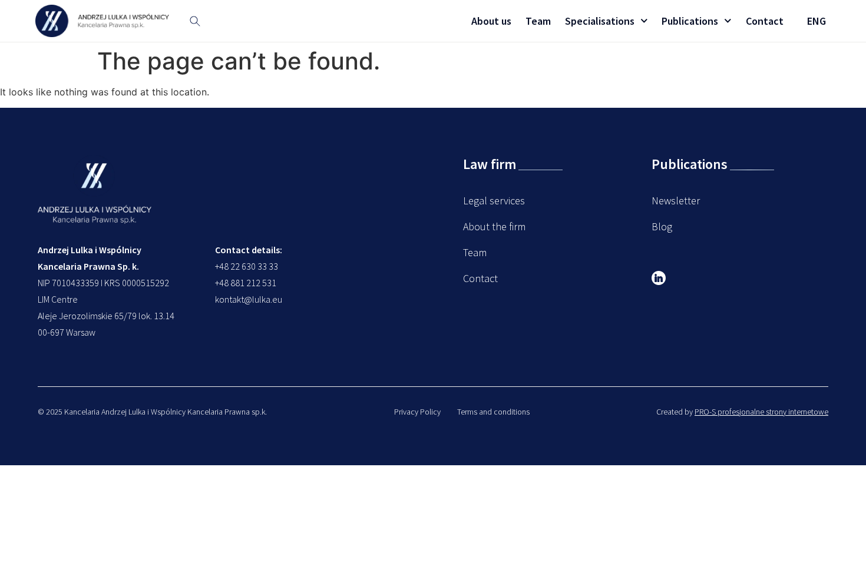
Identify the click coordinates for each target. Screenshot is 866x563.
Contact (765, 21)
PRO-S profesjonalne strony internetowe (761, 411)
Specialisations (599, 21)
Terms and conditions (493, 411)
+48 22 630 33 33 (246, 266)
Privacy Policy (417, 411)
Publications (690, 21)
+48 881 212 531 (245, 283)
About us (491, 21)
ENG (816, 21)
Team (538, 21)
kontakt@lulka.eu (248, 299)
